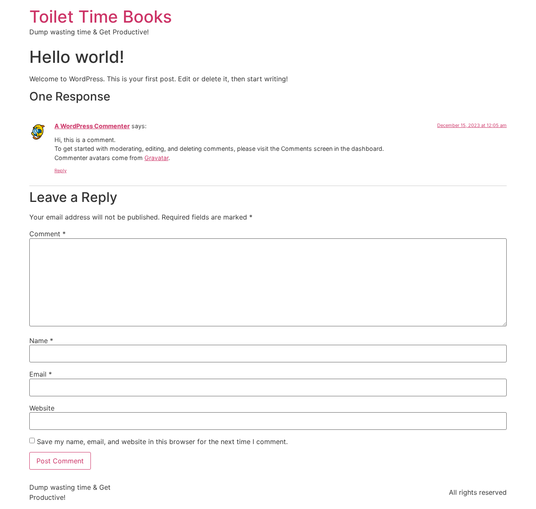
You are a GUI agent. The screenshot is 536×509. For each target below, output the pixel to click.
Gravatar (156, 157)
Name (41, 340)
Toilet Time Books (100, 16)
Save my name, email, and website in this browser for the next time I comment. (162, 441)
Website (41, 408)
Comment (47, 233)
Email (40, 374)
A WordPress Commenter (92, 125)
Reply (60, 170)
